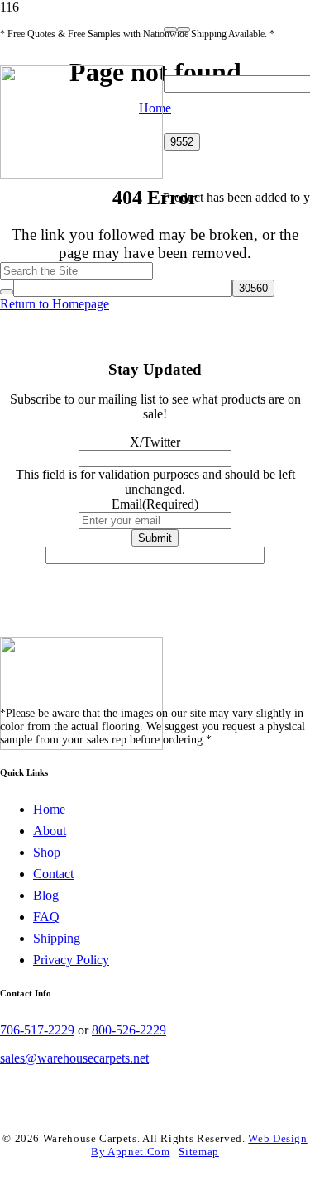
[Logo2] (81, 174)
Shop (46, 852)
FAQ (46, 917)
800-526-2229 (129, 1030)
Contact (53, 874)
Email (155, 504)
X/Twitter (155, 442)
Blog (46, 895)
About (49, 831)
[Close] (183, 29)
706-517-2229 (37, 1030)
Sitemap (198, 1152)
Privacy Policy (71, 960)
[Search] (170, 29)
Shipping (56, 938)
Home (49, 809)
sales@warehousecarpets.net (74, 1058)
